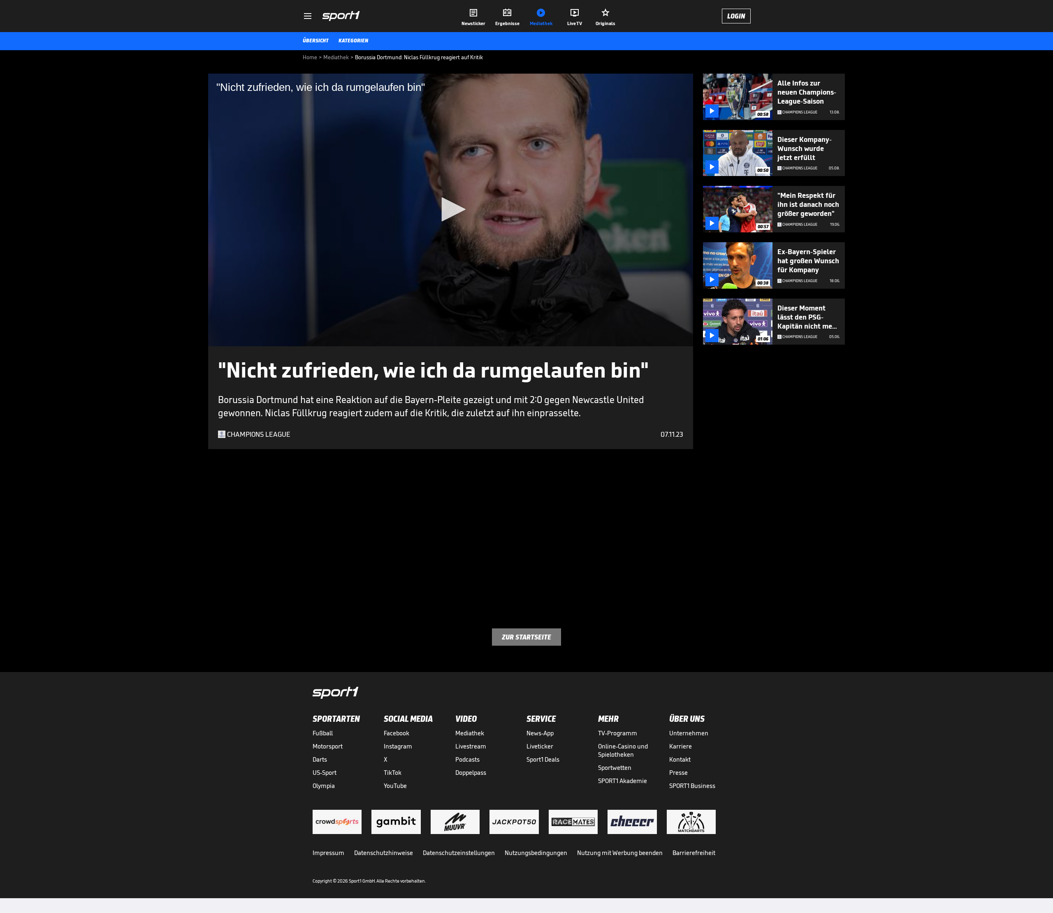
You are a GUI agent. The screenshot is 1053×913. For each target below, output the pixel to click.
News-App (540, 733)
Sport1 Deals (542, 759)
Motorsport (328, 746)
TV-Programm (617, 733)
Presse (678, 772)
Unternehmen (688, 733)
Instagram (398, 746)
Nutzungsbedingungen (536, 853)
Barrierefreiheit (694, 853)
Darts (320, 759)
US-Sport (324, 772)
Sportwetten (614, 768)
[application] (450, 210)
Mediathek (469, 733)
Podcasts (467, 759)
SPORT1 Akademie (622, 781)
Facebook (396, 733)
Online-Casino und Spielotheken (623, 750)
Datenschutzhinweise (383, 853)
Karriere (680, 746)
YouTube (395, 786)
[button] (451, 209)
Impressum (328, 853)
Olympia (324, 786)
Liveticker (539, 746)
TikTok (392, 772)
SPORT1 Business (692, 786)
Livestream (470, 746)
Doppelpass (470, 772)
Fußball (323, 733)
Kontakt (680, 759)
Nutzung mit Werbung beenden (620, 853)
